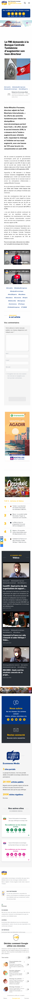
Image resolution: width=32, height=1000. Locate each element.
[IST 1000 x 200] (16, 23)
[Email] (1, 543)
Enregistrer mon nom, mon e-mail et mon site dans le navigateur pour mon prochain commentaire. (16, 376)
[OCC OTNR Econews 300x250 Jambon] (17, 487)
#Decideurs (9, 297)
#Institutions (13, 304)
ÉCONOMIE (5, 910)
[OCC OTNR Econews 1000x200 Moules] (16, 690)
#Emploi (25, 297)
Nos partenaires (12, 891)
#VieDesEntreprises (14, 307)
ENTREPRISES (5, 930)
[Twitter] (1, 540)
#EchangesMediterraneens (11, 665)
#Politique (21, 304)
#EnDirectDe (12, 300)
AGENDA (4, 920)
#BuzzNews (21, 294)
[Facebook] (1, 537)
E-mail (8, 360)
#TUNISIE (24, 307)
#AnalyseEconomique (10, 89)
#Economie (17, 297)
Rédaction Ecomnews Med (20, 92)
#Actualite (7, 87)
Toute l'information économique (14, 3)
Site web (8, 367)
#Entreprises (21, 300)
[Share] (1, 545)
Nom (7, 353)
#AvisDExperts (23, 89)
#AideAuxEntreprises (18, 87)
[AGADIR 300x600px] (17, 436)
